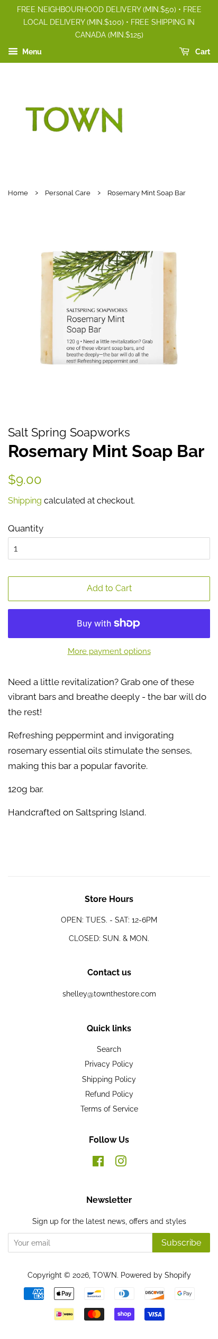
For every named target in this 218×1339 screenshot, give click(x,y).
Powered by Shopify (156, 1274)
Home (18, 193)
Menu (31, 52)
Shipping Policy (109, 1079)
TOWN (105, 1274)
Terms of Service (109, 1108)
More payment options (109, 651)
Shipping (25, 501)
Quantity (25, 528)
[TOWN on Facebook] (98, 1162)
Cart (202, 52)
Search (109, 1048)
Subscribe (181, 1243)
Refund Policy (109, 1093)
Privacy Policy (109, 1063)
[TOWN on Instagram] (120, 1162)
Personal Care (67, 193)
